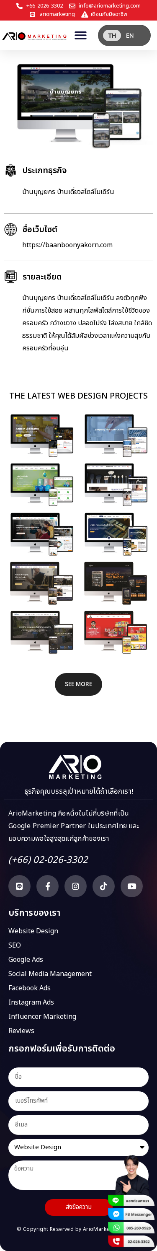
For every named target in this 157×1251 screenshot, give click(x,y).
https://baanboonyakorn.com (67, 245)
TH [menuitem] (112, 35)
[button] (80, 35)
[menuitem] (112, 35)
